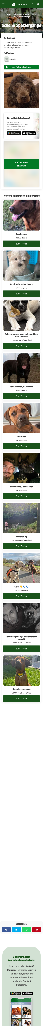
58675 (33, 14)
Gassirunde (22, 436)
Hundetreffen (17, 14)
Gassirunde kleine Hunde (21, 284)
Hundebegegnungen (21, 689)
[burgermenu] (3, 4)
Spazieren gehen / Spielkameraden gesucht (21, 637)
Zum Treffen (21, 243)
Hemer (27, 14)
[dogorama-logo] (19, 4)
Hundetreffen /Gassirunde (21, 386)
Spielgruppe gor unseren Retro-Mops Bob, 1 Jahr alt (21, 335)
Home (9, 14)
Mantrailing (21, 536)
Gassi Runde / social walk (21, 486)
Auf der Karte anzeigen (21, 164)
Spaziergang (21, 234)
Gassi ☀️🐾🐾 (21, 586)
